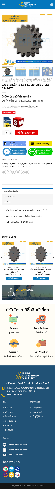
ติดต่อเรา (9, 429)
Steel (16, 81)
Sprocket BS (6, 81)
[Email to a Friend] (18, 172)
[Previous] (6, 39)
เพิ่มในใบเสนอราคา (26, 132)
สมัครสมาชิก (38, 412)
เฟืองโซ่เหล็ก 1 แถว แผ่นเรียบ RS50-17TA (14, 270)
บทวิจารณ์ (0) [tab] (9, 196)
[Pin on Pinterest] (23, 172)
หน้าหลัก (5, 79)
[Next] (49, 39)
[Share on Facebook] (9, 172)
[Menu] (3, 4)
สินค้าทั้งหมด (10, 416)
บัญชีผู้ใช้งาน (38, 416)
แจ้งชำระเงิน (10, 421)
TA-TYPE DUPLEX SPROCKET (40, 81)
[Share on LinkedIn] (27, 172)
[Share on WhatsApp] (4, 172)
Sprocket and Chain (32, 79)
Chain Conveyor (17, 79)
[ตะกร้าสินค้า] (51, 4)
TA (27, 81)
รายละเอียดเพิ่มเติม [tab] (11, 191)
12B (21, 81)
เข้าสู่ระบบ (37, 407)
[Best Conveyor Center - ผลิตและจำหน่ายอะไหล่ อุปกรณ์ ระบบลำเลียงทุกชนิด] (27, 4)
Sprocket (46, 79)
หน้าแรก (8, 407)
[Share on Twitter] (13, 172)
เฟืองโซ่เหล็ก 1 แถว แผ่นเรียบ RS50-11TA (40, 270)
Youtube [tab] (7, 202)
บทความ (8, 425)
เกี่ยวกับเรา (9, 412)
